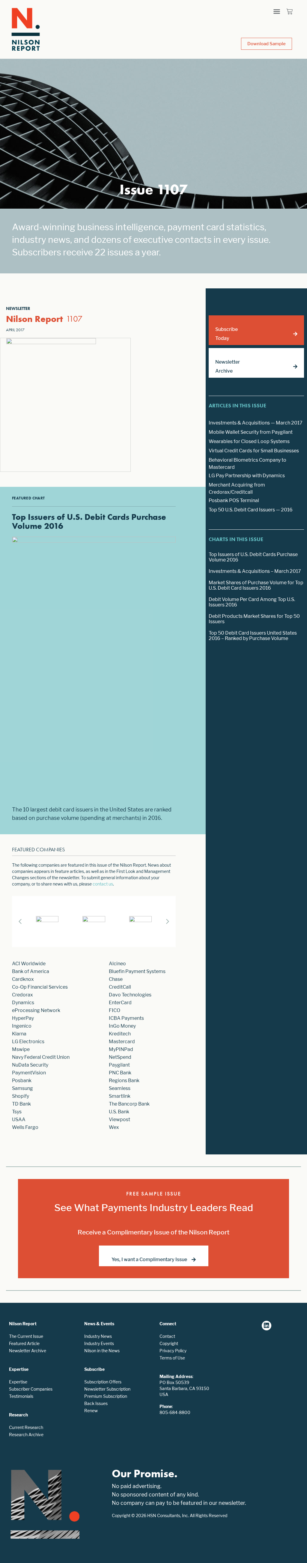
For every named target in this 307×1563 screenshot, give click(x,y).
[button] (276, 11)
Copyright (168, 1343)
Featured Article (24, 1343)
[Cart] (289, 11)
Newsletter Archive (27, 1350)
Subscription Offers (102, 1381)
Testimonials (21, 1396)
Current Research (26, 1427)
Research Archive (26, 1434)
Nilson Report (34, 319)
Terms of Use (172, 1357)
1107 (74, 319)
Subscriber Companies (30, 1389)
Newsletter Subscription (107, 1389)
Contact (167, 1336)
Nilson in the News (102, 1350)
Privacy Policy (172, 1350)
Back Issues (96, 1403)
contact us (103, 883)
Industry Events (99, 1343)
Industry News (98, 1336)
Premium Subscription (105, 1396)
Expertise (18, 1381)
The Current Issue (26, 1336)
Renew (91, 1410)
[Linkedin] (266, 1325)
